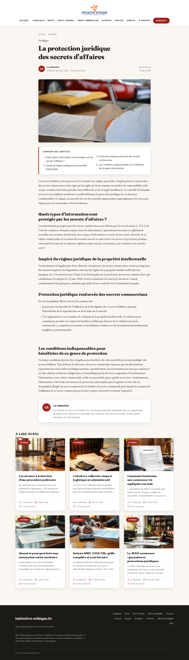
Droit (51, 20)
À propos (144, 20)
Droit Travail (66, 20)
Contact (161, 20)
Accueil (24, 20)
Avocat (119, 20)
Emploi (131, 20)
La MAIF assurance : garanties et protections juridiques (143, 557)
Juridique (38, 20)
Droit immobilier (88, 20)
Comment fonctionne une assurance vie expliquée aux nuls (142, 479)
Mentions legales (166, 618)
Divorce (107, 20)
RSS (172, 623)
